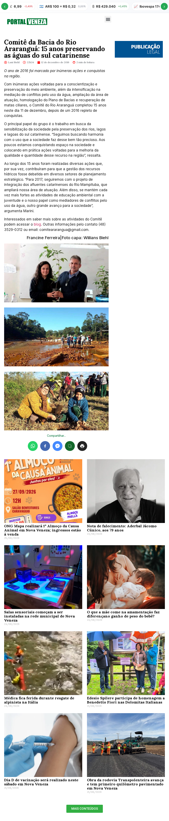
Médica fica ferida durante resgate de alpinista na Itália (39, 700)
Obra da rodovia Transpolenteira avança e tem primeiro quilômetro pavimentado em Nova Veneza (125, 784)
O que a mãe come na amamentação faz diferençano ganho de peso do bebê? (123, 614)
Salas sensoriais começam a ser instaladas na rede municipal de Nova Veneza (39, 616)
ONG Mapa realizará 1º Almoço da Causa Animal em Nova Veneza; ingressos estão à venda (42, 530)
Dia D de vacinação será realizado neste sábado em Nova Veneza (41, 782)
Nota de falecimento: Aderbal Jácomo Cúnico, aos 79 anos (122, 528)
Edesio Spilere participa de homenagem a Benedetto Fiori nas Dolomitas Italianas (126, 700)
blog (37, 224)
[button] (107, 19)
